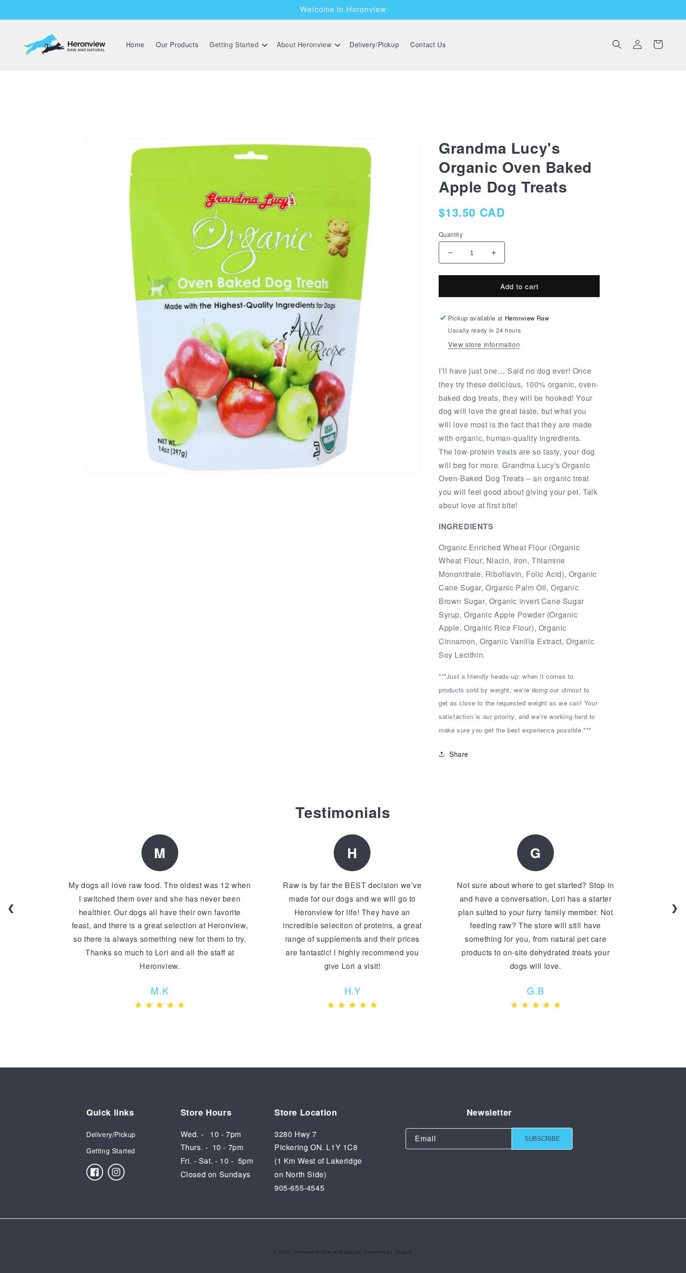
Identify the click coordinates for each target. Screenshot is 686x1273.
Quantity (451, 234)
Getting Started (110, 1150)
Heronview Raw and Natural (328, 1252)
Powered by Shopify (388, 1252)
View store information (484, 344)
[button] (237, 44)
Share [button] (459, 754)
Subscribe (542, 1138)
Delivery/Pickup (111, 1134)
